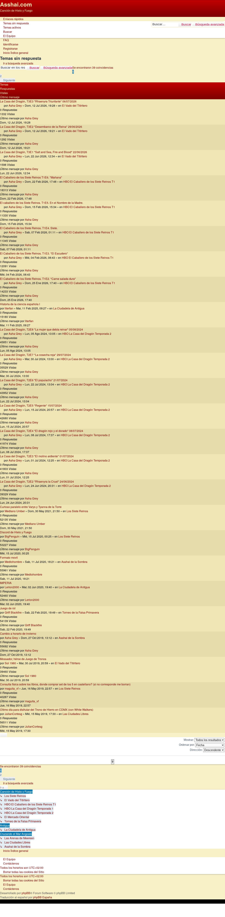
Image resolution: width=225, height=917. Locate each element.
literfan (9, 308)
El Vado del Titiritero (74, 105)
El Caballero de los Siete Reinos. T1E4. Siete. (29, 228)
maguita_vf (11, 688)
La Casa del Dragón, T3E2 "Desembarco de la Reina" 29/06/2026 (41, 127)
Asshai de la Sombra (74, 562)
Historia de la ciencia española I (20, 304)
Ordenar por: (187, 744)
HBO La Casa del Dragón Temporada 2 (86, 334)
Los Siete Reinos (77, 511)
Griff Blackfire (13, 612)
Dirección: (196, 749)
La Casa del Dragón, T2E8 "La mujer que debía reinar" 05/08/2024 (41, 329)
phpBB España (42, 897)
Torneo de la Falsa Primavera (80, 612)
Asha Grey (15, 105)
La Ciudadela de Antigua (68, 308)
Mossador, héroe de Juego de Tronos (23, 659)
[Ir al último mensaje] (40, 118)
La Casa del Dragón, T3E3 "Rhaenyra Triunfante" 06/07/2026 (38, 101)
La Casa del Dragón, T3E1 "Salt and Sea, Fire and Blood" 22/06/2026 (43, 152)
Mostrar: (189, 739)
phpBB (26, 893)
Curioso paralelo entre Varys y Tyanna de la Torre (31, 507)
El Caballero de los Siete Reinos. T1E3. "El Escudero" (34, 253)
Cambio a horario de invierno (18, 634)
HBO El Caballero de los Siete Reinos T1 (89, 182)
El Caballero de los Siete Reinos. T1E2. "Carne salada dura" (38, 279)
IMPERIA (6, 583)
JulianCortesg (13, 714)
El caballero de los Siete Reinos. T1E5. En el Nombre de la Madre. (41, 203)
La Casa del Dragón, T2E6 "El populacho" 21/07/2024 (34, 380)
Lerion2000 (12, 587)
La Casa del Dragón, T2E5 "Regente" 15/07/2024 (31, 405)
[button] (7, 80)
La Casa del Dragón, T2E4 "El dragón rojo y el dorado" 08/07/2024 (41, 431)
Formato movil (9, 557)
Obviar (4, 15)
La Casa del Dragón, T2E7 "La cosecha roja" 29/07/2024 (35, 355)
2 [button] (1, 76)
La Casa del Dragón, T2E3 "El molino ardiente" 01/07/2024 (37, 456)
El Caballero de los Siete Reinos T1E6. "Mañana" (31, 177)
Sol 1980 (10, 663)
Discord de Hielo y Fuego (16, 532)
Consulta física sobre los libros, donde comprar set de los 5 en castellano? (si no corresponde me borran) (65, 684)
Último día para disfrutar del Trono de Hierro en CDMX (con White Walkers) (46, 710)
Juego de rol (7, 608)
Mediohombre (13, 562)
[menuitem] (14, 23)
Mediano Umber (15, 511)
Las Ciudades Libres (75, 714)
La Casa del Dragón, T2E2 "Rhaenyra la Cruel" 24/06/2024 (37, 481)
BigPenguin (12, 536)
